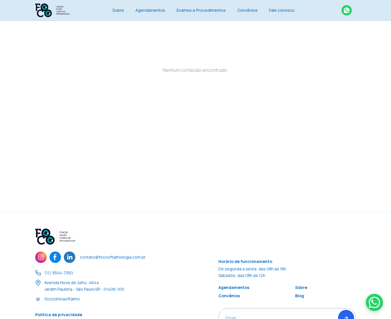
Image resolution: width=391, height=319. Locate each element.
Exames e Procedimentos (201, 10)
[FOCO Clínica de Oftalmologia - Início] (52, 10)
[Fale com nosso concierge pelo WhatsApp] (346, 10)
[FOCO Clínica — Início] (55, 237)
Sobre (118, 10)
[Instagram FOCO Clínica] (41, 257)
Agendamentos (150, 10)
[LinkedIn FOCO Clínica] (69, 257)
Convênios (247, 10)
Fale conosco (282, 10)
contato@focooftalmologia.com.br (113, 257)
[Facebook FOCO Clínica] (55, 257)
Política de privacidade (58, 314)
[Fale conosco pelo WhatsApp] (374, 302)
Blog (299, 295)
